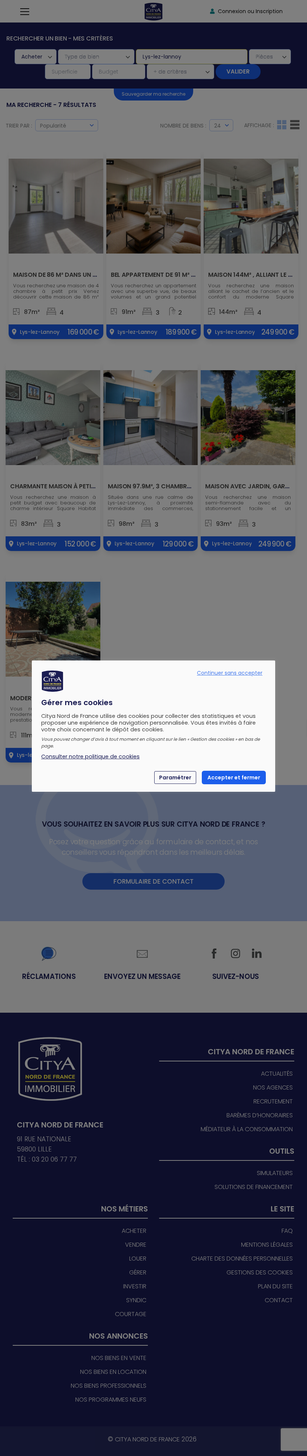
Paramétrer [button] (175, 777)
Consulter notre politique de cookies (90, 756)
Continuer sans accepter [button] (229, 672)
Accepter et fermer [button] (233, 777)
